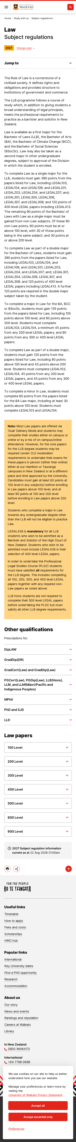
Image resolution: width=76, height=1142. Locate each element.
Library (9, 1031)
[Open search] (70, 7)
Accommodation (15, 986)
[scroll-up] (68, 869)
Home (7, 18)
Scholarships (13, 934)
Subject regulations (42, 18)
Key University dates (18, 966)
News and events (16, 1011)
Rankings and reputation (21, 1018)
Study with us (21, 18)
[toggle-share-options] (16, 869)
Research (10, 979)
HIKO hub (11, 940)
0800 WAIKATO (19, 1049)
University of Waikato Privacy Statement (35, 1095)
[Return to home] (23, 7)
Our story (10, 1004)
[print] (7, 869)
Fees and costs (15, 927)
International (13, 959)
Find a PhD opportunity (20, 972)
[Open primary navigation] (6, 7)
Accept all (38, 1105)
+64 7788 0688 (19, 1062)
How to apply (13, 921)
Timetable (11, 914)
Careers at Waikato (17, 1024)
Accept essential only (38, 1117)
